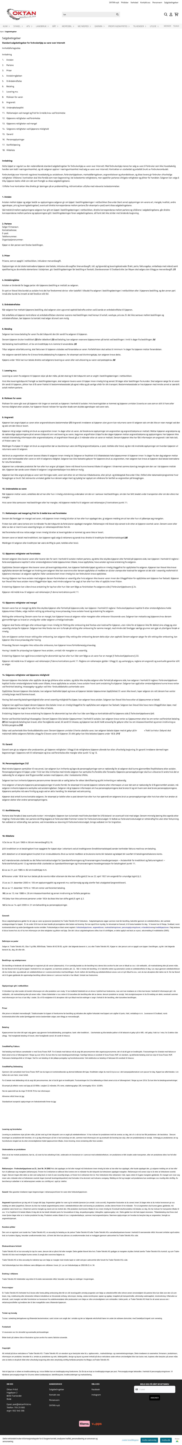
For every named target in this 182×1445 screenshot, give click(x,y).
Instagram (96, 1394)
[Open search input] (165, 14)
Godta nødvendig (149, 1440)
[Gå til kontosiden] (170, 14)
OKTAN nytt (114, 2)
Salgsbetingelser (171, 2)
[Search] (117, 14)
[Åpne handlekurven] (176, 14)
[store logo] (21, 14)
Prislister (124, 2)
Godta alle (166, 1440)
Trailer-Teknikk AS (70, 921)
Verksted (134, 2)
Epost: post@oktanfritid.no (19, 1404)
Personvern (157, 2)
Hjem (2, 31)
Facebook (96, 1389)
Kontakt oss (145, 2)
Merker (167, 26)
